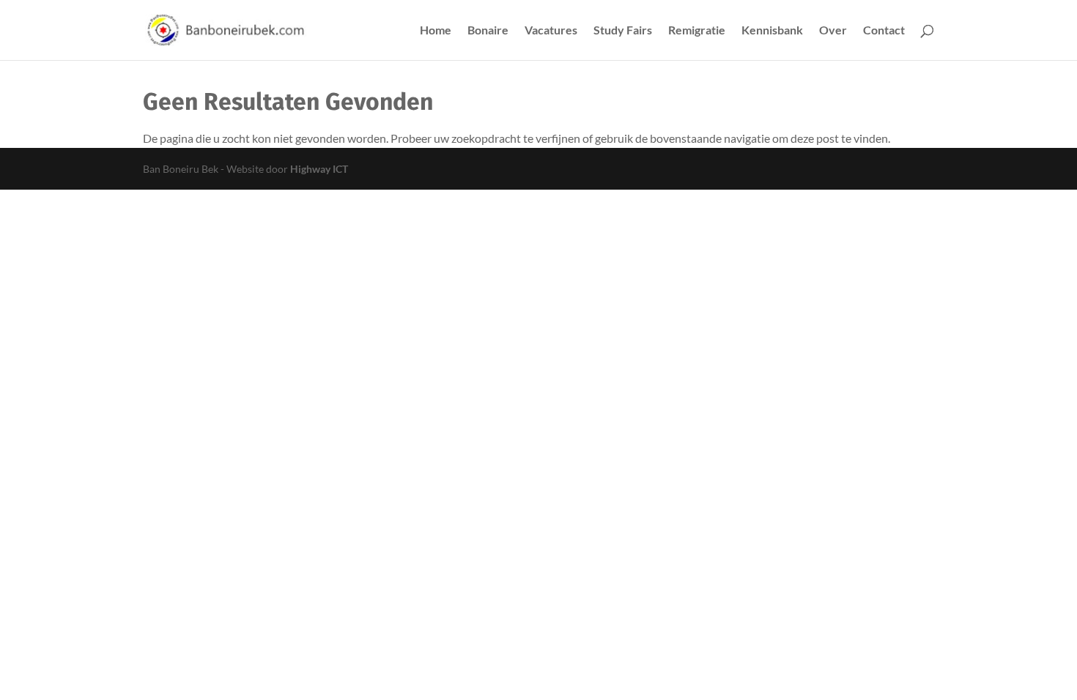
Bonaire (487, 31)
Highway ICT (319, 169)
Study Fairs (622, 31)
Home (435, 31)
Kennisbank (772, 31)
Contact (884, 31)
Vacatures (551, 31)
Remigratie (696, 31)
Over (833, 31)
